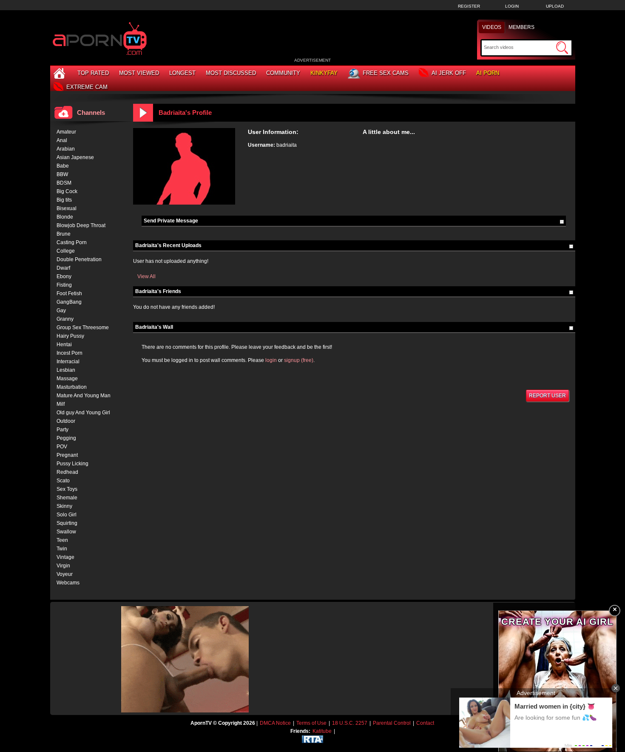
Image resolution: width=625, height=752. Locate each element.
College (66, 251)
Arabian (66, 149)
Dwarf (63, 268)
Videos (491, 27)
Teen (62, 540)
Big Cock (67, 191)
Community (283, 73)
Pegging (66, 438)
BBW (62, 174)
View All (146, 276)
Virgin (63, 566)
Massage (67, 379)
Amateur (66, 132)
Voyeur (65, 574)
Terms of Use (311, 723)
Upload (555, 6)
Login (512, 6)
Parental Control (392, 723)
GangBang (69, 302)
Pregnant (67, 455)
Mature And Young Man (84, 396)
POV (62, 447)
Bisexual (67, 208)
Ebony (64, 276)
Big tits (64, 200)
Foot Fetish (69, 293)
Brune (64, 234)
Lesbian (66, 370)
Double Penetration (79, 259)
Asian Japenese (75, 157)
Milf (61, 404)
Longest (182, 73)
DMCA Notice (275, 723)
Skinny (64, 506)
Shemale (67, 498)
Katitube (322, 731)
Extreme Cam (87, 87)
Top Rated (93, 73)
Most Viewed (139, 73)
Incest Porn (69, 353)
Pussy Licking (72, 464)
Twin (62, 549)
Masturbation (72, 387)
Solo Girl (67, 515)
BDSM (64, 183)
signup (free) (298, 360)
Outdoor (66, 421)
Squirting (67, 523)
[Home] (60, 73)
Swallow (66, 532)
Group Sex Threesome (83, 327)
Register (469, 6)
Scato (63, 481)
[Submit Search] (562, 47)
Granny (65, 319)
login (271, 360)
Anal (62, 140)
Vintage (65, 557)
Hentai (64, 345)
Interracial (68, 362)
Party (62, 430)
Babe (63, 166)
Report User (547, 396)
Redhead (67, 472)
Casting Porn (72, 242)
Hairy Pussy (70, 336)
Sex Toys (67, 489)
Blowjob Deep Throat (81, 225)
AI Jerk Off (449, 73)
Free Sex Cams (386, 73)
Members (521, 27)
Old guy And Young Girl (83, 413)
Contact (425, 723)
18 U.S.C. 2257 (349, 723)
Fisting (64, 285)
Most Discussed (231, 73)
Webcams (68, 583)
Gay (61, 310)
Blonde (65, 217)
